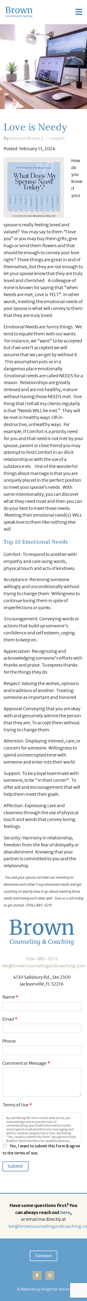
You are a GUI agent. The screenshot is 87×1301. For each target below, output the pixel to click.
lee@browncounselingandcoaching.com (44, 966)
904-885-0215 (42, 959)
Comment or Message (26, 1063)
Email (9, 1019)
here (65, 1212)
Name (10, 997)
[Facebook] (37, 1275)
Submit (15, 1166)
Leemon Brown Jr (27, 138)
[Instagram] (49, 1275)
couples (57, 138)
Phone (9, 1041)
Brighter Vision (56, 1289)
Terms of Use (17, 1105)
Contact (43, 1255)
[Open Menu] (78, 12)
